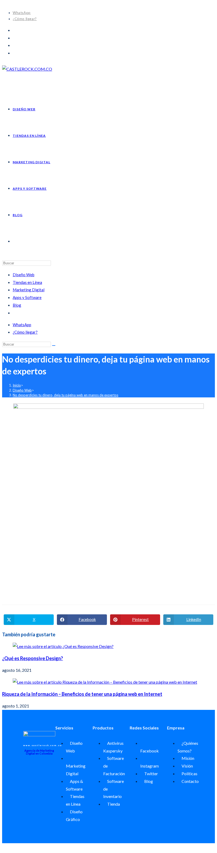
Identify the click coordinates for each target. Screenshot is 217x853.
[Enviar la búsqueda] (54, 345)
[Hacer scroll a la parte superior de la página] (3, 846)
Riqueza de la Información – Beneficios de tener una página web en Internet (82, 694)
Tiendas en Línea (27, 282)
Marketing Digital (28, 289)
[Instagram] (14, 45)
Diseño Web (23, 274)
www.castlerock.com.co (42, 745)
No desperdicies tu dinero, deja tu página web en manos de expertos (65, 395)
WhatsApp (22, 13)
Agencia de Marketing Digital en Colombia (39, 752)
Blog (17, 305)
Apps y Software (27, 297)
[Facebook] (14, 37)
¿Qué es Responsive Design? (32, 658)
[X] (14, 30)
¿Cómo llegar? (25, 19)
